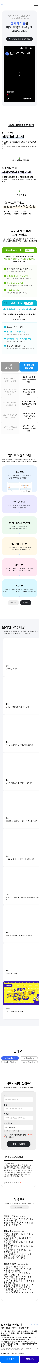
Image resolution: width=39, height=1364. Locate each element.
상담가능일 (8, 1123)
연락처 (7, 1114)
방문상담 (8, 1131)
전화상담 (17, 1131)
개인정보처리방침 (5, 1328)
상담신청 (29, 1359)
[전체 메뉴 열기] (36, 4)
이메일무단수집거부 (24, 1328)
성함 (6, 1105)
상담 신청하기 (19, 1144)
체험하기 (26, 602)
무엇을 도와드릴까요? (20, 39)
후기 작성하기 (19, 1207)
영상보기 (13, 602)
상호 (6, 1095)
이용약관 (14, 1328)
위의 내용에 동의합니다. (13, 1183)
